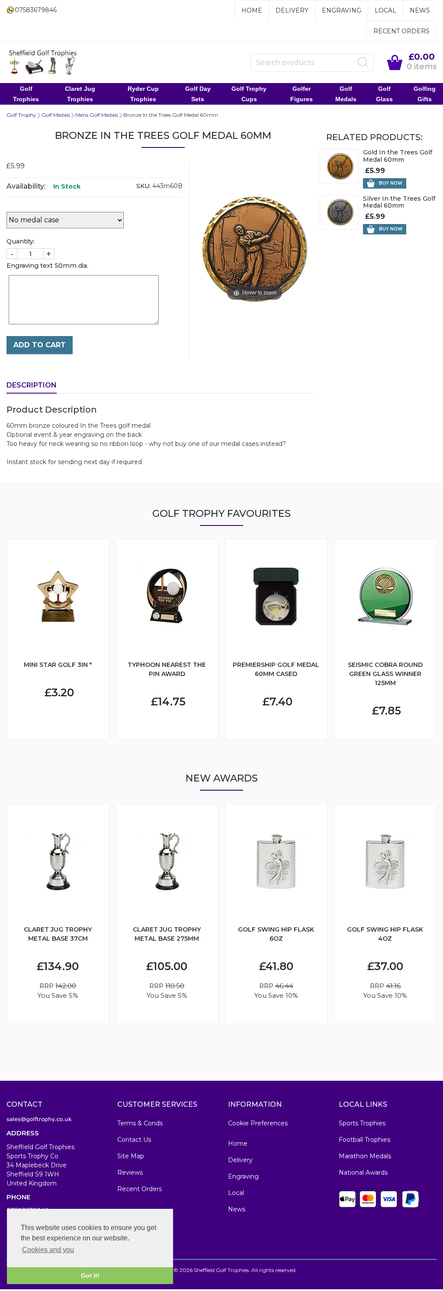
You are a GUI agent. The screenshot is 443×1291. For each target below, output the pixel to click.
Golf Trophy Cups (248, 94)
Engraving (341, 10)
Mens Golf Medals (96, 115)
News (420, 10)
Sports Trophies (362, 1123)
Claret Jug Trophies (80, 94)
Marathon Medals (365, 1156)
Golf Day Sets (198, 94)
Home (251, 10)
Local (385, 10)
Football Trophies (364, 1140)
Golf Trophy (21, 115)
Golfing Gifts (425, 94)
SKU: (143, 186)
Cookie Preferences (258, 1123)
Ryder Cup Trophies (143, 94)
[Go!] (363, 62)
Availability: (25, 186)
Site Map (130, 1156)
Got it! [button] (90, 1275)
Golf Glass (384, 94)
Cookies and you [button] (48, 1249)
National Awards (363, 1172)
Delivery (292, 10)
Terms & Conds (140, 1123)
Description (31, 385)
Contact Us (134, 1140)
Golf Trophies (26, 94)
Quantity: (20, 241)
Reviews (130, 1172)
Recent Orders (401, 31)
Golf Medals (345, 94)
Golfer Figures (301, 94)
